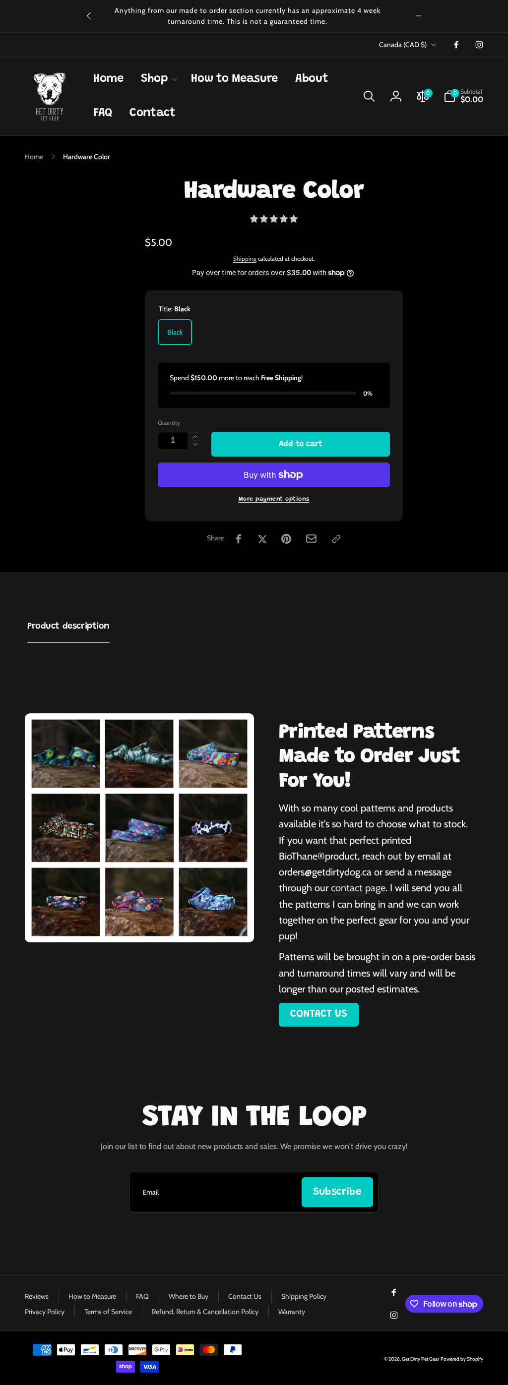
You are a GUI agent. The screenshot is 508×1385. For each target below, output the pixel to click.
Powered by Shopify (462, 1359)
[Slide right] (418, 15)
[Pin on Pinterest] (286, 539)
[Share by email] (311, 538)
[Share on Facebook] (239, 539)
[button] (157, 79)
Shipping (244, 258)
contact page (358, 888)
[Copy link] (336, 539)
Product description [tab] (68, 626)
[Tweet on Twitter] (262, 539)
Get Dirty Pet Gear (420, 1359)
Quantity (169, 422)
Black (175, 332)
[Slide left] (89, 15)
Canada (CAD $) (403, 44)
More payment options (274, 499)
